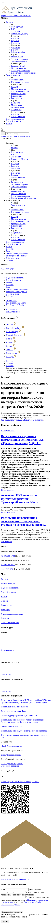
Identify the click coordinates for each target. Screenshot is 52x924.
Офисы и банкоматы (10, 623)
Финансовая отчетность (11, 726)
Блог (8, 251)
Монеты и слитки (18, 68)
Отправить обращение (10, 766)
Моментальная (17, 107)
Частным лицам (13, 75)
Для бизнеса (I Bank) (15, 305)
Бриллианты (16, 98)
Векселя (14, 50)
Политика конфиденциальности (15, 879)
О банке (9, 260)
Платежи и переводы (20, 82)
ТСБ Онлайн (11, 300)
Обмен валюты (17, 80)
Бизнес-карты (17, 57)
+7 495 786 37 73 (8, 565)
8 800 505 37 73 (7, 269)
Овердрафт (16, 43)
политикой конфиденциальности (19, 918)
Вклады (14, 87)
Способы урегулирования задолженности (19, 715)
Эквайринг (16, 31)
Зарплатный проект (19, 59)
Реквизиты (5, 618)
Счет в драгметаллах (20, 91)
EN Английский (13, 312)
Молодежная (16, 105)
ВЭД (13, 29)
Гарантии (15, 41)
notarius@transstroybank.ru (12, 763)
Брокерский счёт (18, 66)
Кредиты (15, 38)
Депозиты (15, 47)
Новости (10, 249)
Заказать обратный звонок (12, 912)
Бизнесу (9, 22)
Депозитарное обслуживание (23, 73)
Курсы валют (6, 605)
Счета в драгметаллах (20, 70)
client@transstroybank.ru (11, 755)
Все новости (6, 542)
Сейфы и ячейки (18, 52)
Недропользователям (15, 119)
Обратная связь (12, 258)
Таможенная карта (19, 61)
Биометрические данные (16, 256)
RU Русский (11, 309)
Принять (5, 922)
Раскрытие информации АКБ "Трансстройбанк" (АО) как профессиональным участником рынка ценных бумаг (26, 701)
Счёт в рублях (17, 27)
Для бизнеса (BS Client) (16, 303)
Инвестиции (16, 96)
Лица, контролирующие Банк (13, 711)
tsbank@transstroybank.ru (11, 746)
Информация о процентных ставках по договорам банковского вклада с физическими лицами (22, 721)
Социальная (16, 110)
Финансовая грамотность (17, 253)
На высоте (15, 103)
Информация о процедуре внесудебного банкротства (24, 731)
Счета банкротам (13, 121)
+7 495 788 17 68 (8, 556)
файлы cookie (21, 914)
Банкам (9, 123)
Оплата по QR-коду (19, 34)
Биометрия (5, 609)
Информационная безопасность (14, 707)
